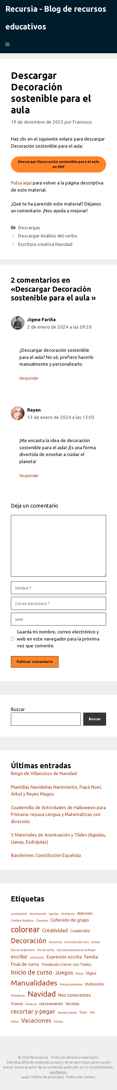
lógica (91, 973)
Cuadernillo (80, 931)
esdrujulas (37, 957)
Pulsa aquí (21, 182)
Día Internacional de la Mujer (76, 950)
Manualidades (34, 983)
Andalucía (68, 913)
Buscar (18, 709)
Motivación (94, 984)
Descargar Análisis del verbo (48, 235)
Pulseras (31, 1004)
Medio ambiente (71, 984)
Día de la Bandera (23, 950)
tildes (15, 1021)
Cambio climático (22, 920)
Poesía (17, 1004)
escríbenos (58, 1072)
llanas (80, 973)
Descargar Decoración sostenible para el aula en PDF (58, 164)
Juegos (64, 972)
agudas (54, 913)
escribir (19, 957)
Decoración (29, 941)
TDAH (83, 1012)
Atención (85, 913)
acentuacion (19, 913)
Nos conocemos (74, 994)
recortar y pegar (33, 1011)
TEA (92, 1012)
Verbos (58, 1021)
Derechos (55, 942)
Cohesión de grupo (69, 919)
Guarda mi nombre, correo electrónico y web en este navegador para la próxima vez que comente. (58, 638)
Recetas (72, 1004)
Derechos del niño (76, 942)
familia (91, 956)
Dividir (95, 942)
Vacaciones (36, 1020)
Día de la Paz (45, 950)
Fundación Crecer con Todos (66, 964)
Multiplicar (18, 995)
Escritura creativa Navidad (45, 244)
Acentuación (38, 913)
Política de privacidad (47, 1077)
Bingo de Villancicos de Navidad (44, 773)
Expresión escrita (64, 956)
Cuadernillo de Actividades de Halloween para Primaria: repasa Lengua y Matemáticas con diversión (58, 814)
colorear (25, 929)
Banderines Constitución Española (46, 855)
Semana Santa (67, 1012)
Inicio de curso (32, 972)
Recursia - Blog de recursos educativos (55, 17)
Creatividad (55, 930)
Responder (29, 378)
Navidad (42, 994)
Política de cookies (80, 1077)
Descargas (29, 227)
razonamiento (51, 1004)
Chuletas (42, 920)
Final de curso (25, 964)
